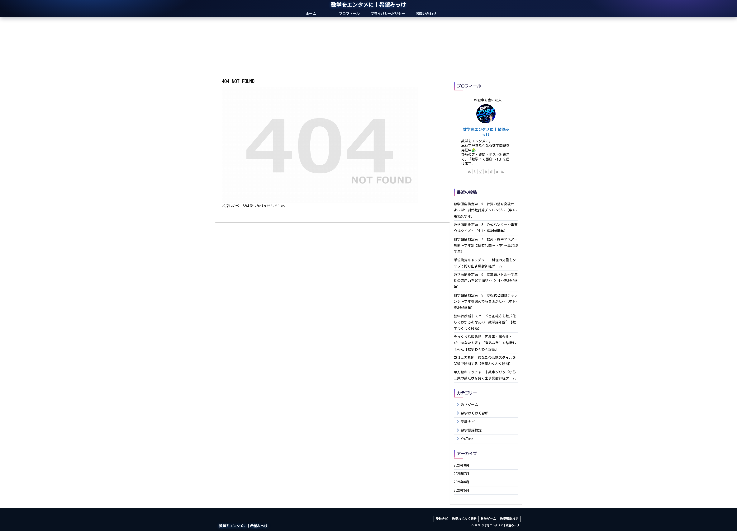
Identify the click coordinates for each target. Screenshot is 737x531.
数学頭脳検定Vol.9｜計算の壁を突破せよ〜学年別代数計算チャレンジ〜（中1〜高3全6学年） (486, 210)
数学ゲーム (488, 518)
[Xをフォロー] (475, 171)
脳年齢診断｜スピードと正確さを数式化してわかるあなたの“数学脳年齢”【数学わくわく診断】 (485, 322)
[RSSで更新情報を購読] (502, 171)
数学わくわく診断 (464, 518)
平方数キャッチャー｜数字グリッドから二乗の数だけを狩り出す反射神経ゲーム (485, 375)
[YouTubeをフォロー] (485, 171)
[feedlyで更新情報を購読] (496, 171)
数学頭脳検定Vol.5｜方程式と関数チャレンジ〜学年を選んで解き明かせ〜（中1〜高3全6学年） (486, 301)
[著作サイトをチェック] (469, 171)
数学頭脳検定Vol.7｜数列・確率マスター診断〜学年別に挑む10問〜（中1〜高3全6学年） (486, 245)
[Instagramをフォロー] (480, 171)
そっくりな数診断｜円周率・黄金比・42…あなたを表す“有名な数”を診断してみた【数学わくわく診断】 (485, 343)
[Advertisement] (368, 46)
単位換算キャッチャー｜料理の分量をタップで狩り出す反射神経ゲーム (485, 263)
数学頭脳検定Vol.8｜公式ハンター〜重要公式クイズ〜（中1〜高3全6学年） (486, 228)
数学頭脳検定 (509, 518)
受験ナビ (442, 518)
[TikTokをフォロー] (491, 171)
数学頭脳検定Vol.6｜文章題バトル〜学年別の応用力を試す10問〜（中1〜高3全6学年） (486, 281)
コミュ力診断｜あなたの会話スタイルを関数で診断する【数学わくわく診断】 (485, 360)
